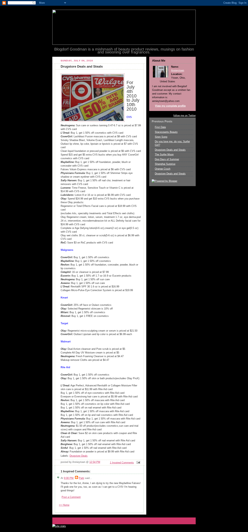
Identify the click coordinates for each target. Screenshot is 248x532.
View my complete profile (170, 106)
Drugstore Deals (79, 456)
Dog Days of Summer (167, 159)
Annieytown (177, 70)
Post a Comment (71, 497)
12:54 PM (94, 462)
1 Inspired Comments (122, 462)
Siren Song (161, 137)
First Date (160, 127)
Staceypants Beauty (166, 132)
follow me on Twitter (184, 115)
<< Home (64, 505)
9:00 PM (68, 478)
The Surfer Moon (164, 154)
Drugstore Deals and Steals (170, 150)
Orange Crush (162, 169)
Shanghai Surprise (165, 164)
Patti (81, 478)
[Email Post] (138, 462)
